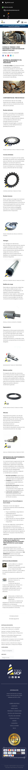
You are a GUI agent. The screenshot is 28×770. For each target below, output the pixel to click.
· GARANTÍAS (14, 723)
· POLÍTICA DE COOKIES (14, 715)
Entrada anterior (14, 616)
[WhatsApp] (13, 55)
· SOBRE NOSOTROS (14, 703)
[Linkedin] (10, 55)
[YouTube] (19, 677)
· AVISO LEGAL (14, 708)
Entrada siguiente (14, 618)
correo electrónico (10, 552)
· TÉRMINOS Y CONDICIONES (14, 711)
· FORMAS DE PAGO (14, 718)
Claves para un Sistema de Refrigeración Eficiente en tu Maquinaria (16, 597)
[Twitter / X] (5, 55)
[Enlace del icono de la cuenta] (4, 15)
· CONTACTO (14, 706)
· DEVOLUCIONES (14, 725)
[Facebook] (3, 55)
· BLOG (14, 728)
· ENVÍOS (14, 720)
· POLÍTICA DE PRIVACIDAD (14, 713)
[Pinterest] (8, 55)
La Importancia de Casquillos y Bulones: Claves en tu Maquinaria (16, 580)
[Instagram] (16, 677)
